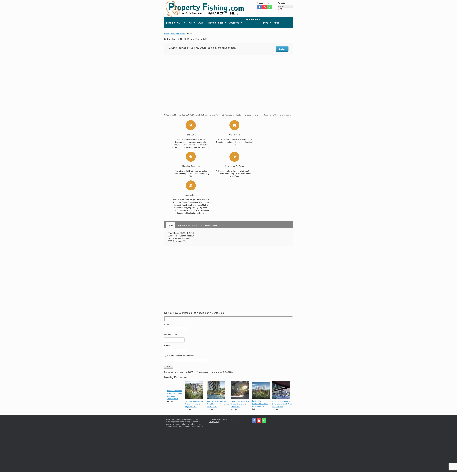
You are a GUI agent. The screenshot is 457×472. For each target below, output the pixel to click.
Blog (265, 22)
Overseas (234, 22)
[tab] (170, 225)
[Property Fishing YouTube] (264, 7)
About (277, 22)
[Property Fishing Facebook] (259, 7)
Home (171, 22)
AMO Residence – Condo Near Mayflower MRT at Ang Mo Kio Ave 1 (218, 404)
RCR (190, 22)
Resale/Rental (216, 22)
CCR (179, 22)
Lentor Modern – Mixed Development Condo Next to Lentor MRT (282, 404)
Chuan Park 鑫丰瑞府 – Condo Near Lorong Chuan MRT (240, 404)
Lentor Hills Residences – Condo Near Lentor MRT (260, 403)
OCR (200, 22)
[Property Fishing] (204, 8)
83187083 (193, 371)
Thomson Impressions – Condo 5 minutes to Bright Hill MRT (194, 404)
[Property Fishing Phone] (269, 7)
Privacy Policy (214, 421)
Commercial (251, 19)
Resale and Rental (178, 33)
